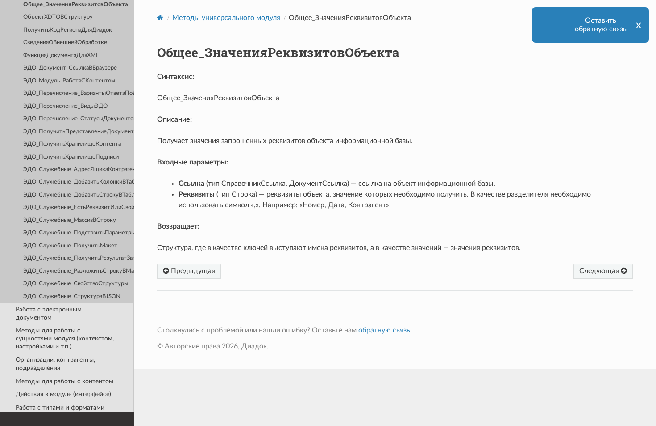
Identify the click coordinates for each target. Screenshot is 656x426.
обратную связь (384, 330)
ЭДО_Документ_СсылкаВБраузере (70, 68)
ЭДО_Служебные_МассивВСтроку (69, 220)
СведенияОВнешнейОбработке (65, 42)
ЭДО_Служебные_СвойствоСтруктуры (75, 284)
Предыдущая (192, 270)
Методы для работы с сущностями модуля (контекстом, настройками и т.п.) (65, 338)
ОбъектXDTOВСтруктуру (58, 17)
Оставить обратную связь (601, 25)
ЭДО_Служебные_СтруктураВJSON (71, 296)
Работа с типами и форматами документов (60, 411)
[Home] (160, 17)
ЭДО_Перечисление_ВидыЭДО (65, 106)
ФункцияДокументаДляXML (61, 55)
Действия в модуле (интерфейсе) (63, 394)
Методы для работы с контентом (64, 381)
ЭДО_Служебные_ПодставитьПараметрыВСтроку (78, 233)
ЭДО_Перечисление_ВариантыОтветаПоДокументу (78, 93)
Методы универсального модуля (226, 17)
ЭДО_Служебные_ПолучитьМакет (70, 246)
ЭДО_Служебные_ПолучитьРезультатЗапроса (78, 258)
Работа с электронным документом (49, 313)
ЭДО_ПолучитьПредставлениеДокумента (78, 132)
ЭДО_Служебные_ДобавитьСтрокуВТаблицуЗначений (78, 195)
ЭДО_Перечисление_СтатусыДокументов (78, 119)
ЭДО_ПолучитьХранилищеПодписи (71, 157)
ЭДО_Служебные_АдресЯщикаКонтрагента (78, 169)
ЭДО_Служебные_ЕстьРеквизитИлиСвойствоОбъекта (78, 207)
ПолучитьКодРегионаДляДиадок (67, 30)
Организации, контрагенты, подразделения (55, 363)
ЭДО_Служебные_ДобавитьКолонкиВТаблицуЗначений (78, 182)
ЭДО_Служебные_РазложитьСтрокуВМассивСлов (78, 271)
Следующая (600, 270)
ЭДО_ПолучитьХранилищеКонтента (72, 144)
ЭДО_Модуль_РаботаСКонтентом (69, 81)
